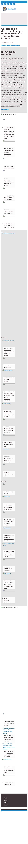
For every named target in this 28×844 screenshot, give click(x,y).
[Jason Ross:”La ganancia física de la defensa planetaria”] (9, 205)
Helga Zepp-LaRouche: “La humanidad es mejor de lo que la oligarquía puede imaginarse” (9, 152)
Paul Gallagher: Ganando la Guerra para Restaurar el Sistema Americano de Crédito (8, 584)
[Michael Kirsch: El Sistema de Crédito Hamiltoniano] (9, 562)
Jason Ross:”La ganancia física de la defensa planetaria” (8, 211)
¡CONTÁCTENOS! (5, 109)
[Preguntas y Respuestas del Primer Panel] (9, 467)
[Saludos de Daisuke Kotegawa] (9, 487)
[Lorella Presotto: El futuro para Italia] (9, 778)
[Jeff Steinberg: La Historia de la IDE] (9, 360)
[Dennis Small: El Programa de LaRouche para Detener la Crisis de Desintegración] (9, 499)
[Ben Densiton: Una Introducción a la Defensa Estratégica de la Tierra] (9, 406)
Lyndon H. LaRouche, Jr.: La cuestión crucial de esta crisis (9, 723)
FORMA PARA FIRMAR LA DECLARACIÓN (10, 45)
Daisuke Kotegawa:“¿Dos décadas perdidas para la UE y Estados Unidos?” (9, 182)
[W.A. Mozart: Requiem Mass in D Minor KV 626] (9, 161)
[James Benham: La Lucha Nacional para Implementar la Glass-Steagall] (9, 530)
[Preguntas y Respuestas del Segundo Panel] (9, 593)
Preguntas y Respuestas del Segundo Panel (7, 600)
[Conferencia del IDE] (14, 233)
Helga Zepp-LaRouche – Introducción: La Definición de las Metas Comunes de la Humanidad (9, 352)
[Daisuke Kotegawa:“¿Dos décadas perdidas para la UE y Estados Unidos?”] (9, 173)
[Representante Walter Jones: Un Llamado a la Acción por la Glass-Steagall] (9, 546)
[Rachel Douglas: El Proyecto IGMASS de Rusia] (9, 437)
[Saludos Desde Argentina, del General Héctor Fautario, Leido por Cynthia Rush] (9, 422)
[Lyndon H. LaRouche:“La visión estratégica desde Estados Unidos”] (9, 218)
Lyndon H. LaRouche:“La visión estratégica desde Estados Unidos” (9, 225)
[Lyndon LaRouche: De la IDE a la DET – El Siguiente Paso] (9, 373)
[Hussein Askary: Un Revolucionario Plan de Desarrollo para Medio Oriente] (9, 762)
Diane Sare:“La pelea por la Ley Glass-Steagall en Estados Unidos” (9, 197)
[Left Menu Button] (1, 811)
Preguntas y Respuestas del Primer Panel (8, 474)
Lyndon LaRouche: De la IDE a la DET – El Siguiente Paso (9, 379)
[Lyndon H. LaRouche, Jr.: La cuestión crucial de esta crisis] (9, 716)
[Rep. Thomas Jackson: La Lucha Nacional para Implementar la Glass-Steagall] (9, 514)
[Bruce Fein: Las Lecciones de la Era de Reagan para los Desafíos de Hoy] (9, 451)
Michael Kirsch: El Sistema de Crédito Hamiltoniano (8, 568)
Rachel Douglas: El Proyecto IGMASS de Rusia (8, 444)
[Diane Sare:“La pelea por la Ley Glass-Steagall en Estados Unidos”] (9, 191)
